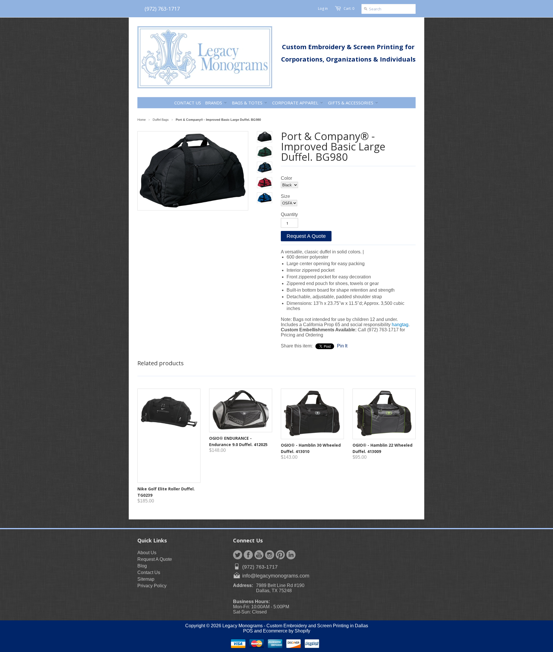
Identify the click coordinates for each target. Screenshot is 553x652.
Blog (142, 565)
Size (285, 196)
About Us (146, 552)
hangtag (400, 324)
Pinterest (280, 554)
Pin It (342, 345)
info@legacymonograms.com (275, 576)
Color (286, 178)
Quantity (289, 214)
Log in (323, 8)
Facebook (248, 554)
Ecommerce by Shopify (286, 630)
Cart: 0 (349, 8)
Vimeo (291, 554)
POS (248, 630)
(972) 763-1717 (162, 8)
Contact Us (148, 572)
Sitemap (145, 579)
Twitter (237, 554)
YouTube (259, 554)
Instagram (269, 554)
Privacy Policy (151, 585)
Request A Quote (306, 236)
